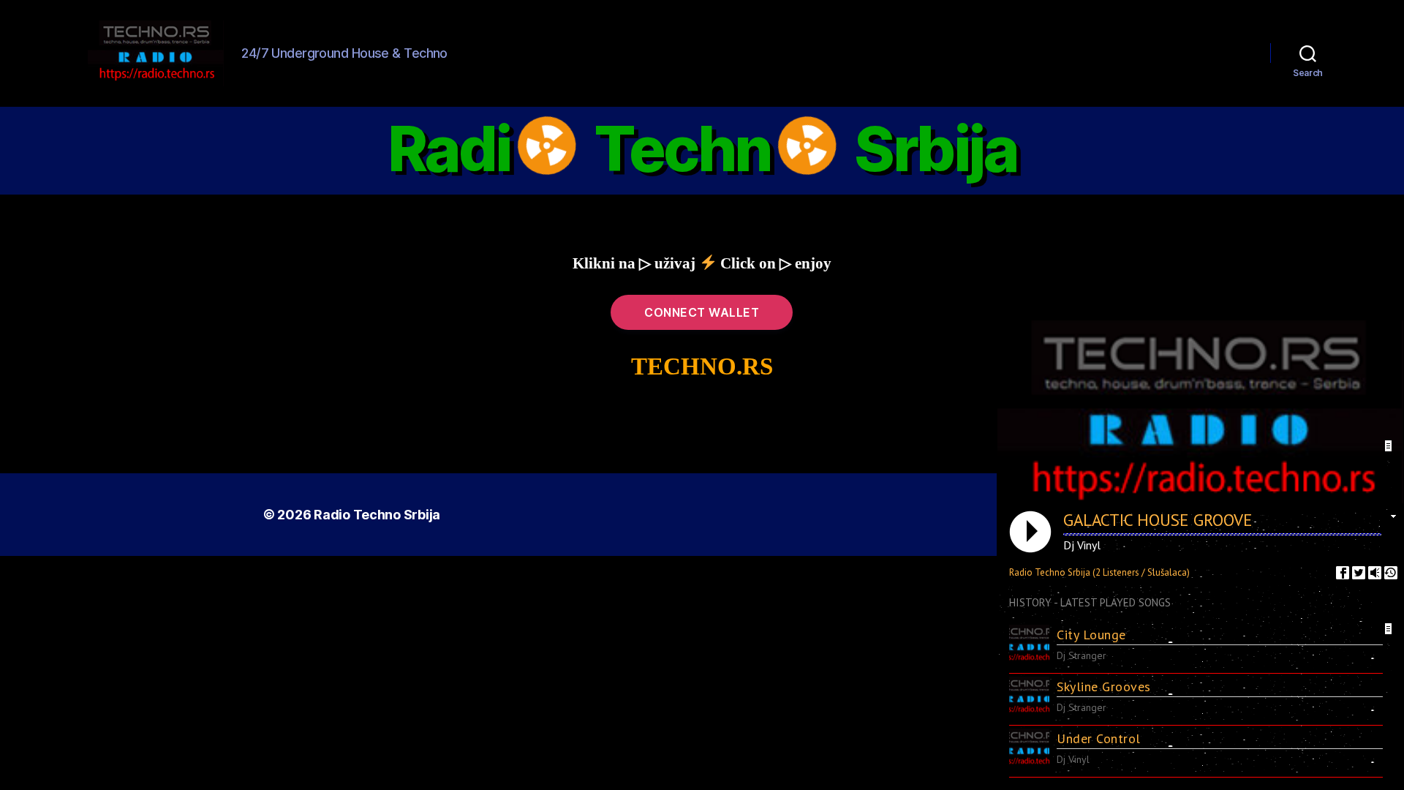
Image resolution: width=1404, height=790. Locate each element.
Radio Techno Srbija (377, 514)
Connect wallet (701, 312)
